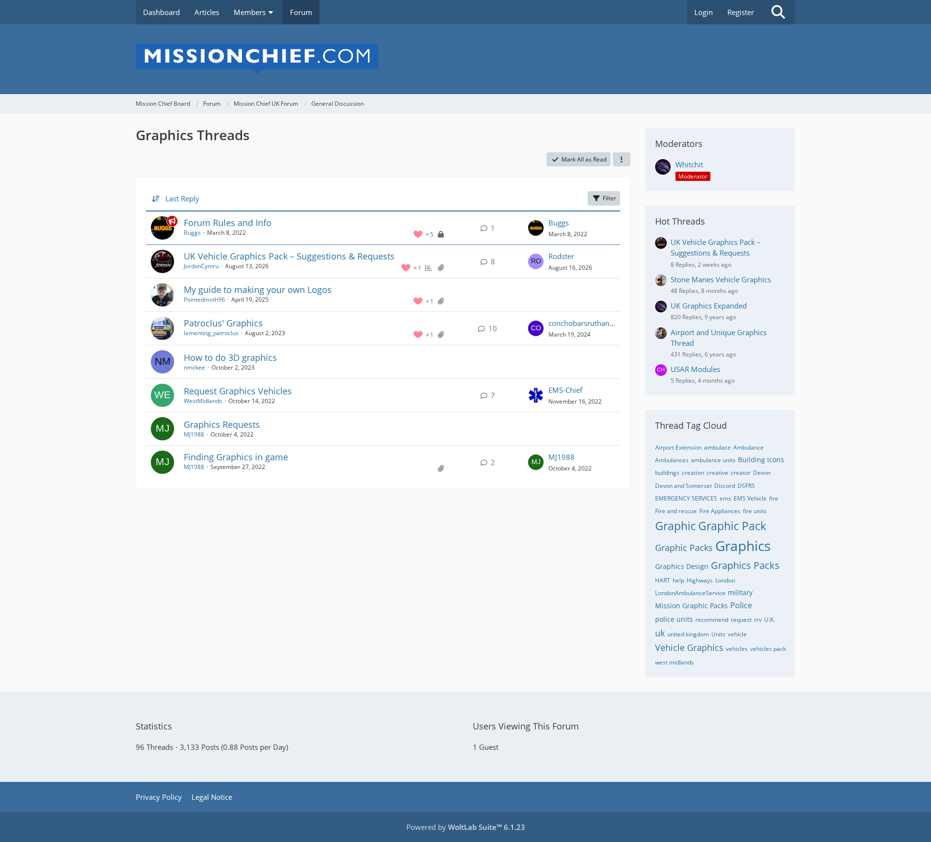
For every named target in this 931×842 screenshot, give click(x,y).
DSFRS (746, 486)
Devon (761, 473)
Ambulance (748, 447)
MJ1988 (194, 434)
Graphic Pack (732, 526)
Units (718, 634)
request (741, 619)
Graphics (742, 545)
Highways (700, 580)
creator (741, 473)
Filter (609, 198)
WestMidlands (203, 401)
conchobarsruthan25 (581, 323)
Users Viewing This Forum (526, 726)
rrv (758, 619)
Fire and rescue (676, 511)
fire (773, 498)
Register (740, 12)
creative (717, 473)
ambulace (717, 447)
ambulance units (713, 460)
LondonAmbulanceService (690, 593)
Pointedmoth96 (204, 299)
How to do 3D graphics (230, 357)
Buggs (192, 232)
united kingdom (688, 634)
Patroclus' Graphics (223, 323)
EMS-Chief (565, 390)
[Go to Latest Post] (536, 228)
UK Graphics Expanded (709, 305)
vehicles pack (768, 649)
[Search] (778, 12)
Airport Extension (678, 447)
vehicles (737, 649)
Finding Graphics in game (236, 457)
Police (741, 605)
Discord (724, 486)
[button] (621, 159)
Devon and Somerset (683, 486)
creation (693, 473)
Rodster (561, 256)
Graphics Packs (745, 565)
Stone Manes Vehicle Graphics (721, 279)
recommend (711, 619)
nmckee (194, 367)
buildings (667, 473)
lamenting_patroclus (211, 333)
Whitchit (689, 164)
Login (703, 12)
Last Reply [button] (182, 198)
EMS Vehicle (750, 498)
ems (725, 498)
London (725, 580)
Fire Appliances (719, 511)
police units (674, 619)
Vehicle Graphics (689, 647)
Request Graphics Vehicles (238, 391)
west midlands (674, 662)
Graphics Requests (222, 424)
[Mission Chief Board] (465, 59)
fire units (755, 511)
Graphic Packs (684, 547)
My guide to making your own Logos (258, 289)
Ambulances (672, 460)
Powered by (465, 827)
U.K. (769, 619)
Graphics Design (681, 566)
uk (660, 633)
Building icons (761, 459)
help (678, 580)
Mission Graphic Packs (691, 605)
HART (662, 580)
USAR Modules (695, 369)
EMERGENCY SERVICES (686, 498)
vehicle (737, 634)
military (740, 592)
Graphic (675, 526)
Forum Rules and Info (228, 222)
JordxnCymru (201, 266)
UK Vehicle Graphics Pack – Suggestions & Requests (289, 256)
